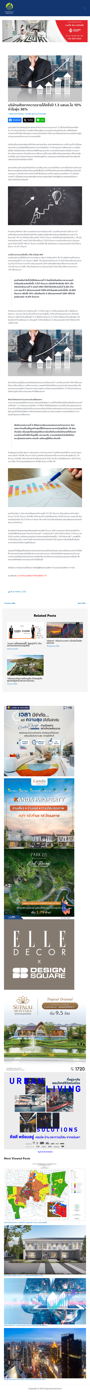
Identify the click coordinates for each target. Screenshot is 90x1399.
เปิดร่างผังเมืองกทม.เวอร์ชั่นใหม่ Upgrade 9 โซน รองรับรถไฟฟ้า (25, 1222)
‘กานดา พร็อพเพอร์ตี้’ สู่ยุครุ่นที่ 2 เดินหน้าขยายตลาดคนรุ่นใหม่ (24, 644)
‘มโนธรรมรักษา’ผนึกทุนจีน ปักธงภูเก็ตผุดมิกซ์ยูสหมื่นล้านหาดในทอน (24, 679)
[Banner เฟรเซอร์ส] (45, 31)
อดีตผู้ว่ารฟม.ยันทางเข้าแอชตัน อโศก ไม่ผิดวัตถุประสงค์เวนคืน (24, 1379)
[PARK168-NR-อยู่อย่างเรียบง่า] (39, 884)
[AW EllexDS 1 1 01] (39, 954)
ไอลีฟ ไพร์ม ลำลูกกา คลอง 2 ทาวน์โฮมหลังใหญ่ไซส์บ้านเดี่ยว (23, 1275)
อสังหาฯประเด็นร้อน (16, 114)
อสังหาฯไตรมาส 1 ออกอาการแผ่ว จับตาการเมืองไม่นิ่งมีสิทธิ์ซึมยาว (26, 1325)
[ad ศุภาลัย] (45, 1030)
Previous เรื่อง (9, 603)
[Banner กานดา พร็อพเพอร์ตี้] (39, 813)
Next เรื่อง (82, 603)
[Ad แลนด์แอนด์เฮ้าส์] (39, 741)
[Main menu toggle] (85, 8)
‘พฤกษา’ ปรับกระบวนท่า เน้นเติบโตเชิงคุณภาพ (64, 642)
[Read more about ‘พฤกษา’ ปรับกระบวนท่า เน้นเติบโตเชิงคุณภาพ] (65, 629)
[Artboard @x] (45, 1113)
